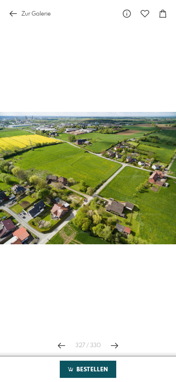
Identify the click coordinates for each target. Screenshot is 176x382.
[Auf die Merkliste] (145, 13)
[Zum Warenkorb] (163, 13)
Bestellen (91, 370)
